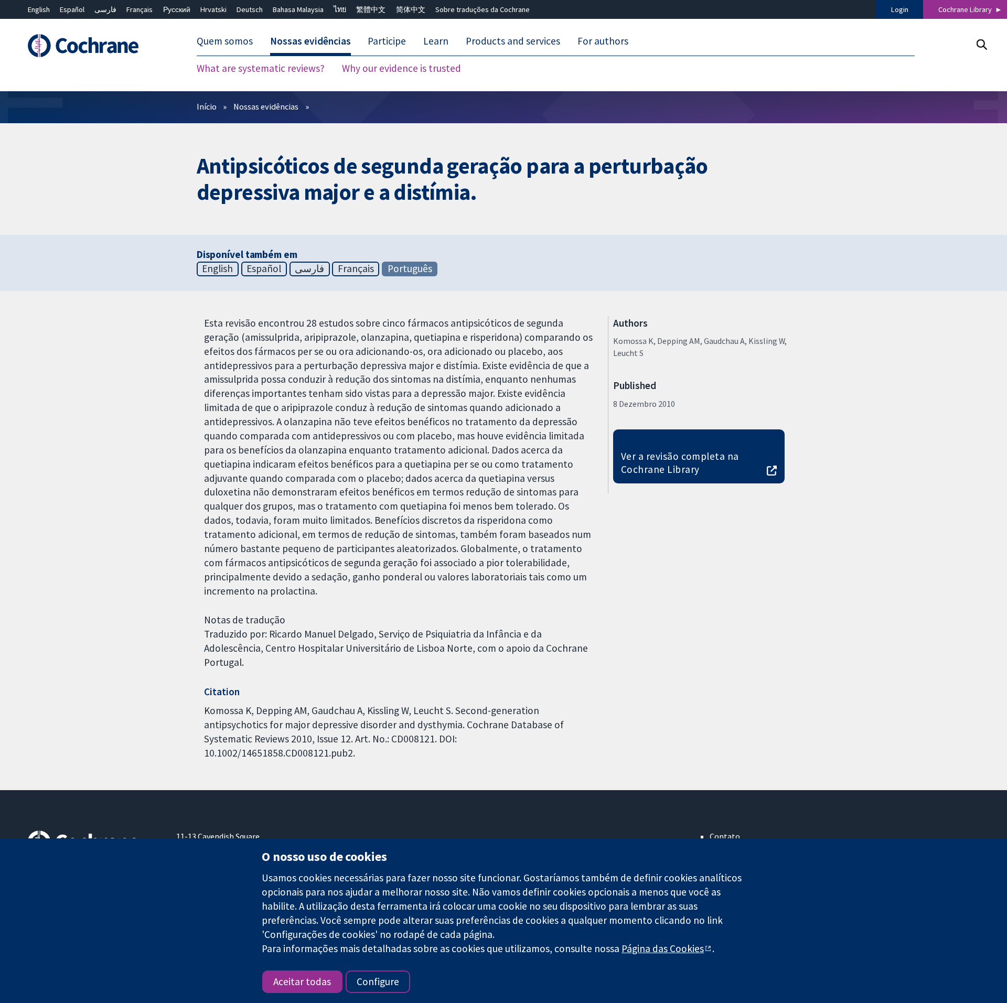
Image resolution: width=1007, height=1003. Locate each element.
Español (72, 9)
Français (139, 9)
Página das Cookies (663, 948)
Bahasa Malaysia (298, 9)
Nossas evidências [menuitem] (310, 41)
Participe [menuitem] (387, 41)
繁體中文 (370, 9)
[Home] (95, 45)
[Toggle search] (982, 44)
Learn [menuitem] (435, 41)
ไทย (340, 9)
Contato (725, 836)
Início (207, 106)
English (39, 9)
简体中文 (410, 9)
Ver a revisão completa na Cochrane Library (680, 463)
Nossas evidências (265, 106)
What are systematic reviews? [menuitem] (261, 68)
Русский (176, 9)
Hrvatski (213, 9)
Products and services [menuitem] (513, 41)
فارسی (105, 9)
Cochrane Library (965, 9)
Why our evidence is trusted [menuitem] (401, 68)
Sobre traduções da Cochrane (482, 9)
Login (899, 9)
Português (410, 268)
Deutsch (250, 9)
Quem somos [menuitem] (225, 41)
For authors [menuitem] (602, 41)
